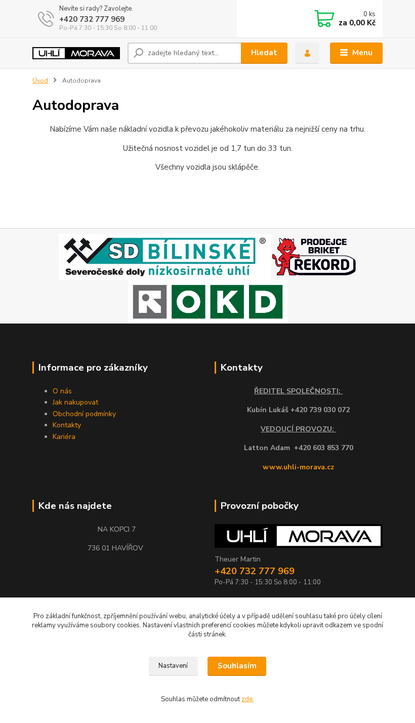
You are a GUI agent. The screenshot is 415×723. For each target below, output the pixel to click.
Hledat (264, 53)
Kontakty (67, 425)
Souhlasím (237, 666)
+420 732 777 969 (91, 19)
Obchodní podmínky (84, 414)
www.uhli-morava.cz (298, 467)
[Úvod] (76, 53)
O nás (62, 391)
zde (247, 699)
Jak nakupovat (75, 402)
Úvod (40, 80)
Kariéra (64, 436)
